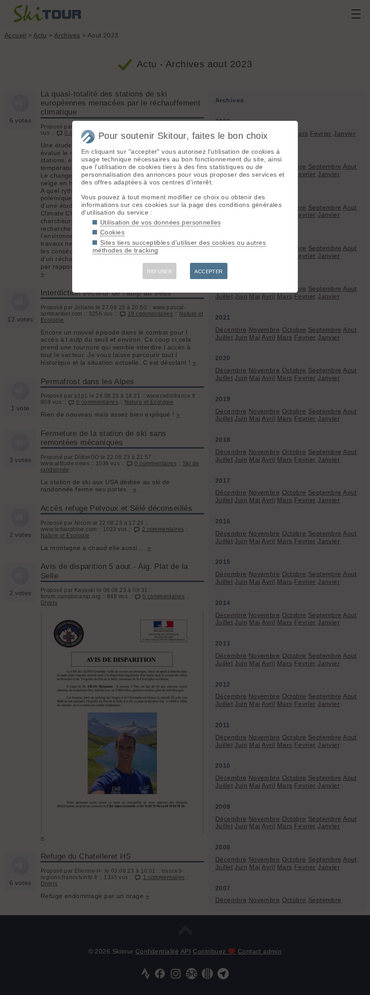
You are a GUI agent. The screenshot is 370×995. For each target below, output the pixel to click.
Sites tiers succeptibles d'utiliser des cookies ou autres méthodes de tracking (179, 246)
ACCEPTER (208, 271)
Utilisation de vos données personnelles (160, 222)
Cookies (112, 232)
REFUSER (159, 271)
